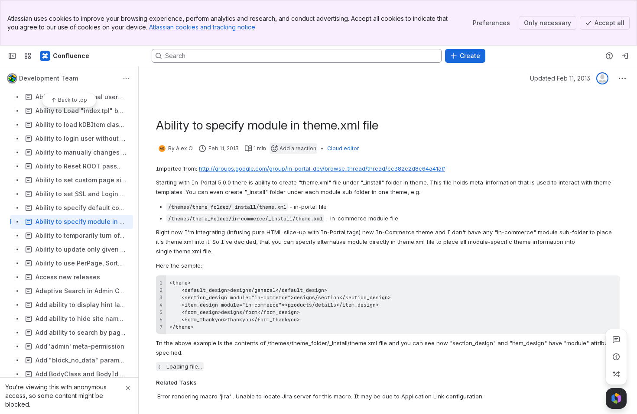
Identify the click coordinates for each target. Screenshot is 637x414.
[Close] (128, 388)
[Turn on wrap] (594, 285)
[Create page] (616, 374)
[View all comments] (616, 339)
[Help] (609, 56)
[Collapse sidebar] (12, 56)
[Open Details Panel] (616, 357)
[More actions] (126, 78)
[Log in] (625, 56)
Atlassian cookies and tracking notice (202, 27)
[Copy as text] (609, 285)
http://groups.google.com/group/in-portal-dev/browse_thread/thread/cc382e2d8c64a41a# (322, 168)
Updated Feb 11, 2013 (560, 78)
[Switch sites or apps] (28, 56)
